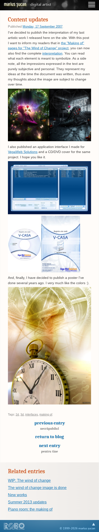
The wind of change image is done (37, 488)
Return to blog (49, 436)
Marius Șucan (27, 4)
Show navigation (91, 4)
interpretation (52, 53)
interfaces (31, 414)
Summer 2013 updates (27, 502)
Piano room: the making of (30, 509)
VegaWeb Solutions (22, 152)
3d (22, 414)
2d (17, 414)
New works (17, 495)
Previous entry (49, 425)
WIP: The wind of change (29, 480)
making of (45, 414)
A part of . (14, 527)
